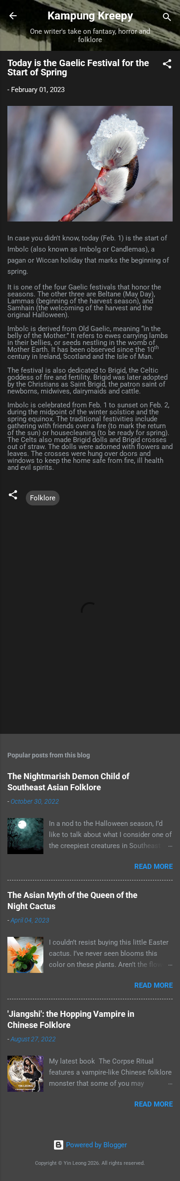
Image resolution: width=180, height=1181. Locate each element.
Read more (153, 866)
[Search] (167, 19)
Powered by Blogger (95, 1145)
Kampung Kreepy (90, 15)
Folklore (42, 498)
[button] (167, 65)
